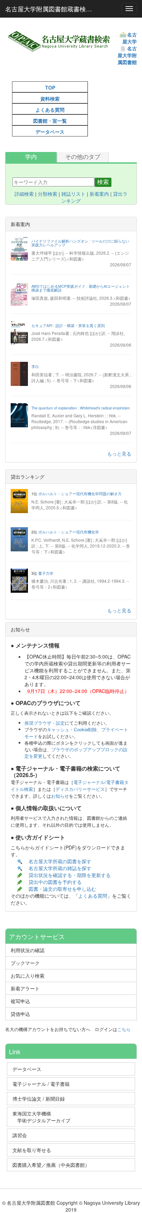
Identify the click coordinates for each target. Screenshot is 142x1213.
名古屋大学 (129, 38)
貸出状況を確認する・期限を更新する (70, 874)
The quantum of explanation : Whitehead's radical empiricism (80, 407)
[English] (21, 68)
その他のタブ (82, 157)
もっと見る (119, 453)
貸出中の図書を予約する (55, 881)
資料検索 (50, 98)
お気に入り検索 (27, 975)
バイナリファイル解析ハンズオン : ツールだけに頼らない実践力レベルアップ (80, 243)
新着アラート (25, 988)
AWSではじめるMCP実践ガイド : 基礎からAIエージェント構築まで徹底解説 (80, 288)
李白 (35, 366)
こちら (124, 1029)
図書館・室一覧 (50, 120)
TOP (50, 87)
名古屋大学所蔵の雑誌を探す (60, 868)
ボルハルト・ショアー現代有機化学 (68, 531)
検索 (103, 182)
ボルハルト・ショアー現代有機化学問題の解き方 (80, 493)
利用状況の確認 (27, 950)
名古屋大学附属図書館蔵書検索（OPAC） (52, 8)
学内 (31, 157)
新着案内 (99, 194)
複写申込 (20, 1001)
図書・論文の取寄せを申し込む (63, 888)
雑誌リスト (73, 194)
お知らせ (60, 796)
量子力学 (45, 573)
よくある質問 (50, 109)
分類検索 (47, 194)
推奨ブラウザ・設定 (44, 723)
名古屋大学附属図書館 (127, 55)
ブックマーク (25, 962)
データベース (50, 131)
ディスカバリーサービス (80, 789)
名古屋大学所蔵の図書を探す (60, 861)
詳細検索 (24, 194)
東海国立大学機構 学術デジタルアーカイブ (44, 1117)
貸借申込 (20, 1013)
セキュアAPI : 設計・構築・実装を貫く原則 (68, 325)
